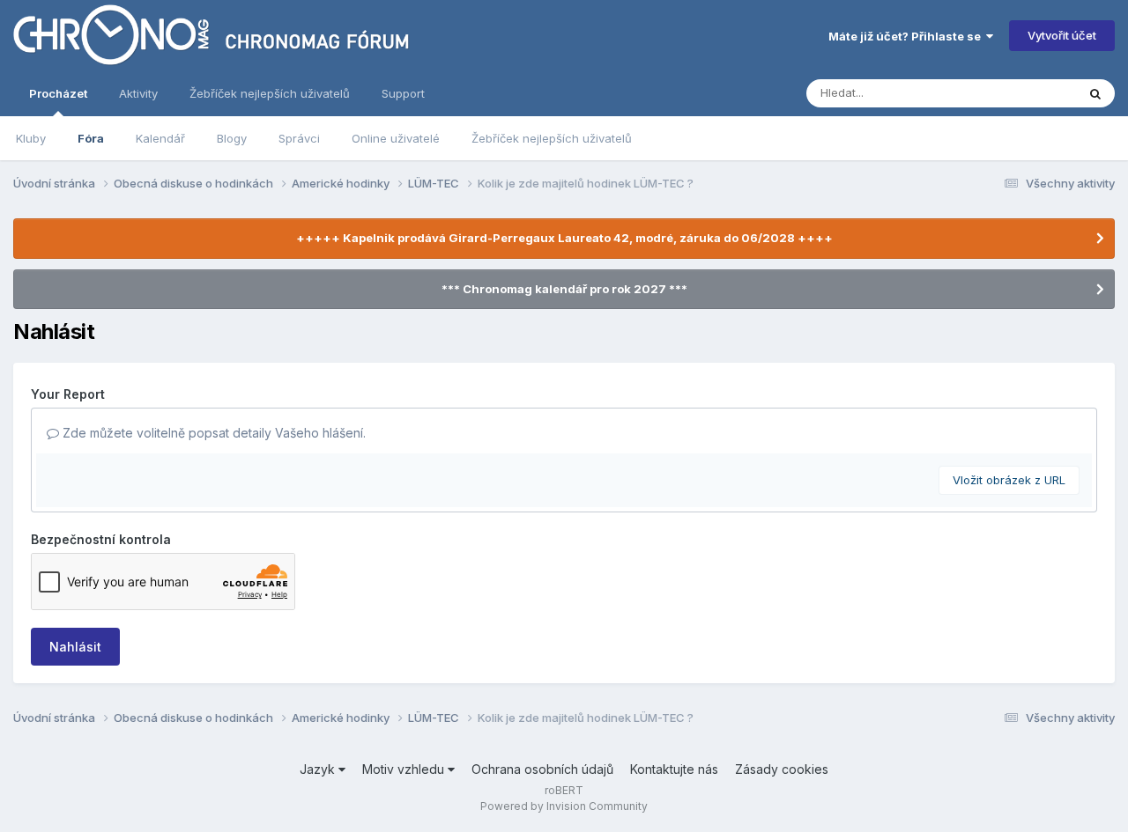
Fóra (91, 138)
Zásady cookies (781, 769)
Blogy (232, 138)
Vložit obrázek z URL (1009, 480)
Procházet (58, 93)
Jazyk (319, 769)
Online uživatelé (396, 138)
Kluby (31, 138)
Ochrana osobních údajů (542, 769)
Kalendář (160, 138)
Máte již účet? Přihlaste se (907, 36)
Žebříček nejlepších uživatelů (551, 138)
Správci (299, 138)
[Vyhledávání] (1095, 93)
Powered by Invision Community (564, 806)
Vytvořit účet (1062, 35)
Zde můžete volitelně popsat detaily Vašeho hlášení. (212, 432)
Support (403, 93)
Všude (1036, 92)
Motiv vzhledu (405, 769)
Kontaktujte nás (674, 769)
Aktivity (138, 93)
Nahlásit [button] (75, 646)
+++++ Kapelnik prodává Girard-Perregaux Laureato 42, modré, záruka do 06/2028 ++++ (564, 238)
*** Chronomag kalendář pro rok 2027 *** (564, 289)
